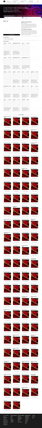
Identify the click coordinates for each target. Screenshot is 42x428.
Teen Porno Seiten (15, 271)
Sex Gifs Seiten (24, 309)
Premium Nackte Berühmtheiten (33, 374)
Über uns (33, 416)
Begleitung (5, 400)
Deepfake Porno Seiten (25, 258)
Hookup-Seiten (15, 181)
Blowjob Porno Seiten (16, 232)
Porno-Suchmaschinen (13, 3)
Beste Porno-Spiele (25, 206)
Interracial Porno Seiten (25, 219)
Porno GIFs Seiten (24, 348)
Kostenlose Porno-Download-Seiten (33, 259)
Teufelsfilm (12, 420)
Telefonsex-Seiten (6, 387)
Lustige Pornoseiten (7, 335)
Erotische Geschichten (7, 348)
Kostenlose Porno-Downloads (33, 335)
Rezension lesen (7, 53)
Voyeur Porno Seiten (7, 296)
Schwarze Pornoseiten (16, 168)
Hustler (12, 416)
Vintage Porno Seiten (16, 322)
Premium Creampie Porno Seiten (24, 297)
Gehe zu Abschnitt (16, 126)
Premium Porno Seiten (16, 1)
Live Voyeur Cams (15, 361)
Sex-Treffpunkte (15, 245)
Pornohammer (27, 417)
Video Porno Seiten (24, 322)
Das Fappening (33, 181)
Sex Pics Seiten (24, 335)
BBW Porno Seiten (24, 271)
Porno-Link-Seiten (33, 348)
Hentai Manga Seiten (7, 168)
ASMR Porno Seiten (34, 309)
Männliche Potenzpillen (25, 374)
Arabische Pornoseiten (7, 322)
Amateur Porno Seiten (24, 1)
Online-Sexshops (33, 284)
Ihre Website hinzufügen (31, 1)
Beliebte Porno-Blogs (16, 309)
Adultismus (19, 419)
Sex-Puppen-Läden (6, 271)
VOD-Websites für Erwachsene (6, 361)
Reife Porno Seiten (6, 206)
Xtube (19, 420)
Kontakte (33, 415)
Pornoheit (26, 420)
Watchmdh (19, 416)
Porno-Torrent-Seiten (7, 258)
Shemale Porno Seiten (25, 181)
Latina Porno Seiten (34, 245)
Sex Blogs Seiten (15, 284)
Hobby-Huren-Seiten (34, 232)
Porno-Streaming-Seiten (16, 374)
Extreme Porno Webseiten (15, 206)
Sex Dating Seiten (33, 206)
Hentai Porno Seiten (16, 129)
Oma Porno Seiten (15, 258)
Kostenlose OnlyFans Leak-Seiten (34, 143)
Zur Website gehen (7, 54)
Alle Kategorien (9, 1)
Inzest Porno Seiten (34, 168)
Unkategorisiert (33, 387)
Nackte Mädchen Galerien (33, 219)
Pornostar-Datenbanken (25, 232)
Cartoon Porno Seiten (34, 271)
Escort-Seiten (15, 116)
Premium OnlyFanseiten (34, 322)
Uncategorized (15, 400)
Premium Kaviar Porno (16, 387)
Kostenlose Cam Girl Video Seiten (7, 233)
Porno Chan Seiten (6, 284)
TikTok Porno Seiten (16, 296)
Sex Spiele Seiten (24, 284)
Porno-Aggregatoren (34, 116)
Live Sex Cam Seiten (7, 129)
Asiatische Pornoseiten (25, 116)
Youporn (26, 421)
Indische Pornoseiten (7, 181)
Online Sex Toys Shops (7, 245)
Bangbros (12, 419)
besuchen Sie (11, 34)
